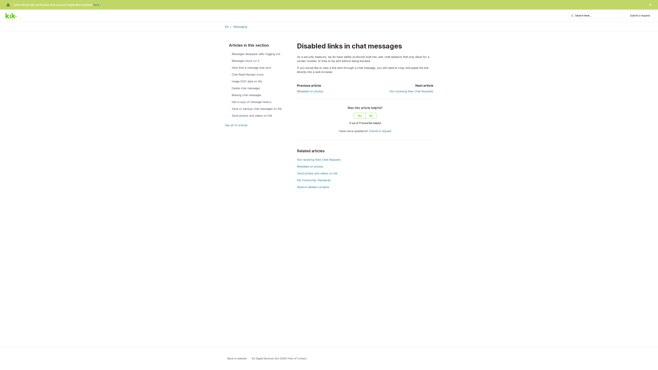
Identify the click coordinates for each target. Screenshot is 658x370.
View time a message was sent (251, 67)
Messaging (240, 26)
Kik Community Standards (314, 180)
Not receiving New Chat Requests (411, 91)
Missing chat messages (246, 95)
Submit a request (640, 15)
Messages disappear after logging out (256, 54)
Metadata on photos (310, 91)
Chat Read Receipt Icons (248, 74)
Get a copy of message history (251, 102)
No (371, 115)
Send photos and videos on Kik (317, 173)
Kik (227, 26)
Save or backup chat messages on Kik (257, 108)
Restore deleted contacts (313, 187)
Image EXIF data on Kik (247, 81)
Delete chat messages (246, 88)
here (96, 5)
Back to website (237, 358)
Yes (359, 115)
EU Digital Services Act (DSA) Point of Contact (279, 358)
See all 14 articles (236, 125)
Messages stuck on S (245, 61)
